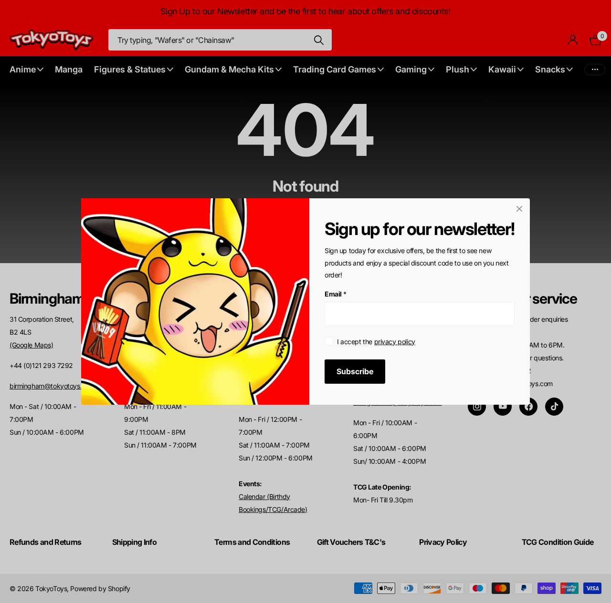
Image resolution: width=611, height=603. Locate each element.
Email (336, 294)
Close (519, 208)
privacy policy (394, 341)
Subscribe (355, 371)
